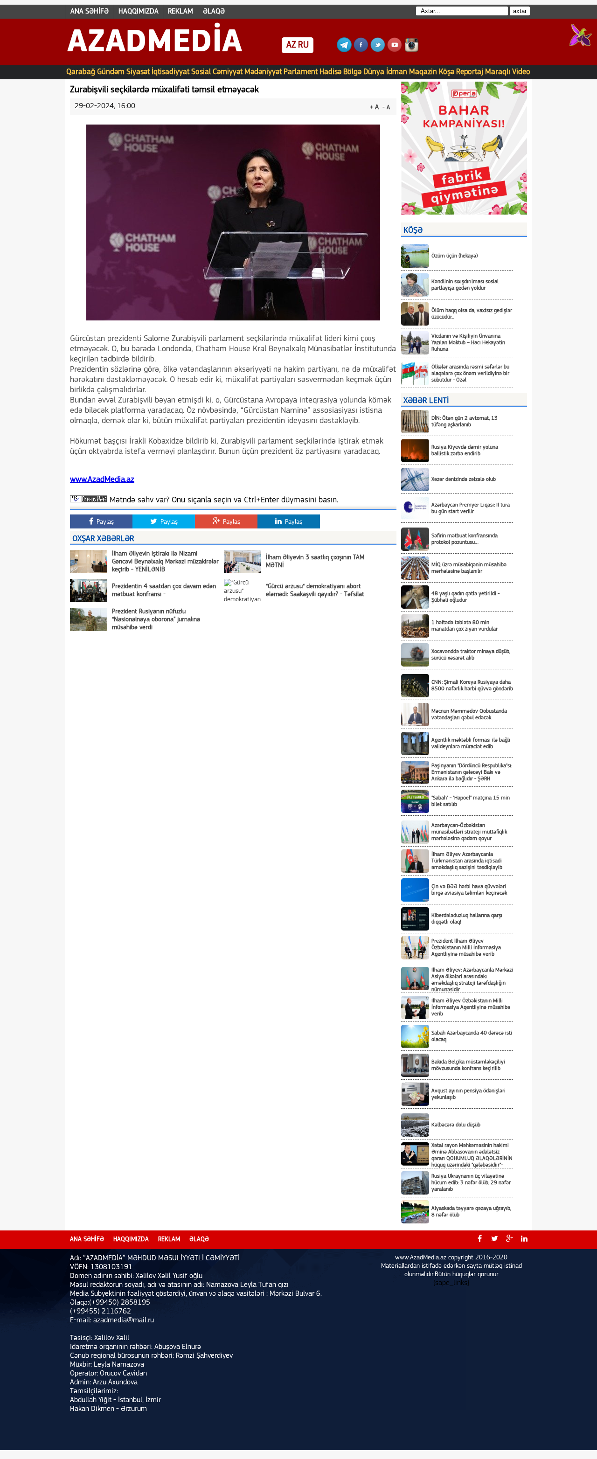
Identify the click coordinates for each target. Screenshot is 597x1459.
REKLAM (180, 11)
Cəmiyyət (228, 72)
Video (521, 72)
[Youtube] (394, 50)
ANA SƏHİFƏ (89, 11)
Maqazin (423, 72)
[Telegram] (344, 50)
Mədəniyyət (263, 72)
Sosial (201, 72)
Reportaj (469, 72)
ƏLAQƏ (214, 11)
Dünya (373, 72)
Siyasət (138, 72)
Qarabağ (80, 72)
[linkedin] (524, 1239)
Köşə (446, 72)
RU (303, 45)
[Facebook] (361, 50)
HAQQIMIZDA (138, 11)
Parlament (301, 72)
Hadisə (330, 72)
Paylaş (104, 522)
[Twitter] (377, 50)
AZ (291, 45)
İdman (396, 72)
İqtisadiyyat (170, 72)
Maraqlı (497, 72)
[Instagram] (411, 50)
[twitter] (494, 1239)
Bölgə (352, 72)
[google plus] (509, 1239)
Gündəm (111, 72)
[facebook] (479, 1239)
